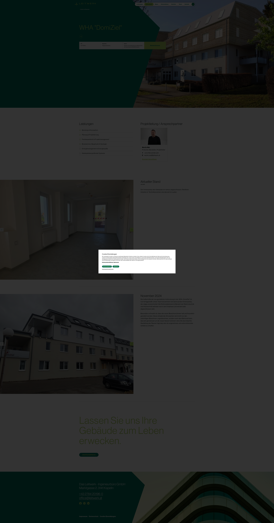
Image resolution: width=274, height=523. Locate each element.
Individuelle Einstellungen (107, 269)
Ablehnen (116, 266)
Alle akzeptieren (107, 266)
